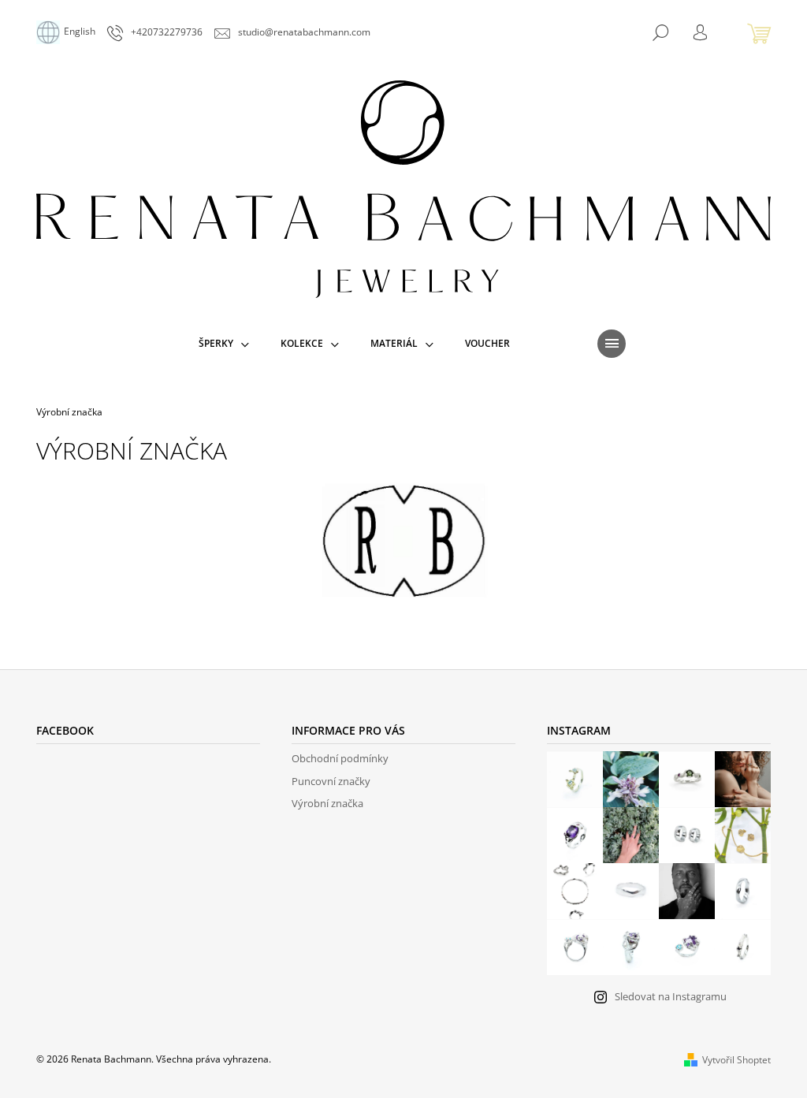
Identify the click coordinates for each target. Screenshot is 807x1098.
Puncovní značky (331, 781)
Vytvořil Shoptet (736, 1059)
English (79, 31)
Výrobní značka (327, 803)
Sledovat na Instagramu (671, 996)
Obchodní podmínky (340, 758)
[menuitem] (224, 343)
